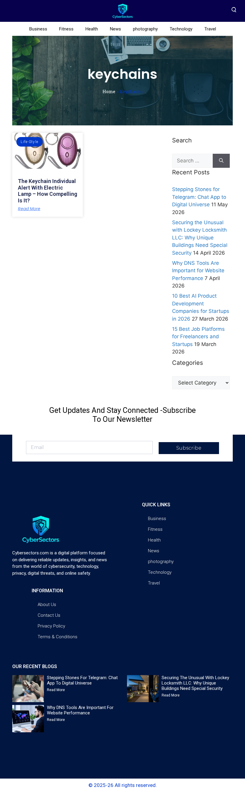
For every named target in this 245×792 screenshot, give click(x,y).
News (115, 29)
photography (145, 29)
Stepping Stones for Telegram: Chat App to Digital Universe (199, 196)
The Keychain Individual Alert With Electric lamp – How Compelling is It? (47, 191)
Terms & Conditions (57, 636)
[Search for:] (192, 161)
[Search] (221, 161)
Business (38, 29)
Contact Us (49, 615)
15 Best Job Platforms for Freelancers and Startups (198, 336)
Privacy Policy (51, 626)
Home (108, 91)
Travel (210, 29)
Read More (29, 209)
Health (91, 29)
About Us (47, 604)
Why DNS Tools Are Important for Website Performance (198, 270)
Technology (181, 29)
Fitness (66, 29)
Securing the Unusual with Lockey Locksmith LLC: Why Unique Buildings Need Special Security (199, 237)
